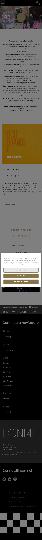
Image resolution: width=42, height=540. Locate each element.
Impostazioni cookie (21, 270)
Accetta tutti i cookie (21, 281)
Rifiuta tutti (21, 276)
